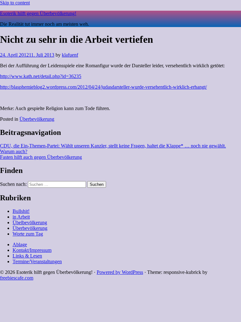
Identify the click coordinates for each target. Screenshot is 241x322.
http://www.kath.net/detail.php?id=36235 (40, 76)
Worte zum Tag (28, 233)
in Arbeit (21, 216)
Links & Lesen (27, 255)
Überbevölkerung (36, 119)
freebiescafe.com (16, 277)
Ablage (20, 244)
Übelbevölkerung (30, 222)
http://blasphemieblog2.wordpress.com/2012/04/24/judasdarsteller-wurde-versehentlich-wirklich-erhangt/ (103, 87)
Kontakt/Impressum (32, 250)
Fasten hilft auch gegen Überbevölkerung (41, 157)
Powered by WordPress (120, 272)
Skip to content (15, 2)
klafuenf (70, 55)
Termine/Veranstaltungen (37, 261)
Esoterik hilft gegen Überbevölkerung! (38, 13)
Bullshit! (21, 211)
